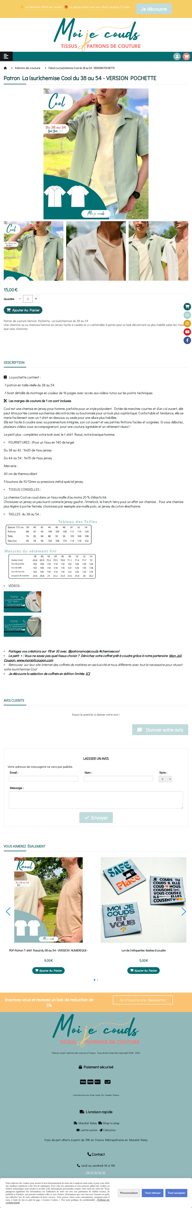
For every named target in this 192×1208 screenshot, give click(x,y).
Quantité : (9, 299)
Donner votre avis (163, 729)
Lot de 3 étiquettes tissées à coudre (144, 950)
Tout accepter (176, 1192)
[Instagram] (187, 323)
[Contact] (187, 315)
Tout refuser (152, 1192)
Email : (14, 772)
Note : (163, 772)
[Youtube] (187, 332)
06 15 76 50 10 (95, 1172)
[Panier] (187, 306)
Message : (17, 788)
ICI (88, 673)
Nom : (88, 772)
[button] (183, 251)
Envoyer (98, 817)
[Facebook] (187, 340)
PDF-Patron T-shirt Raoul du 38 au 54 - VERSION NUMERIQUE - (48, 950)
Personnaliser (129, 1192)
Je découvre (154, 9)
